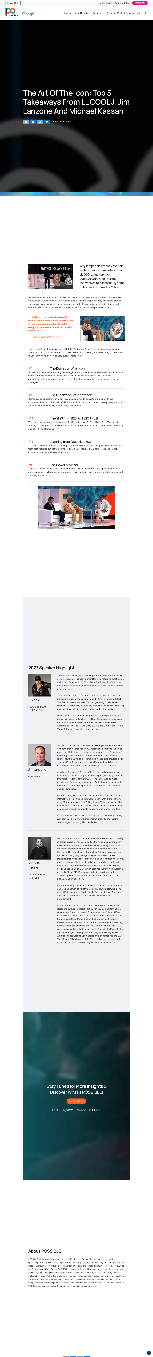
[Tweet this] (40, 122)
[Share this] (33, 122)
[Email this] (26, 122)
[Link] (20, 13)
